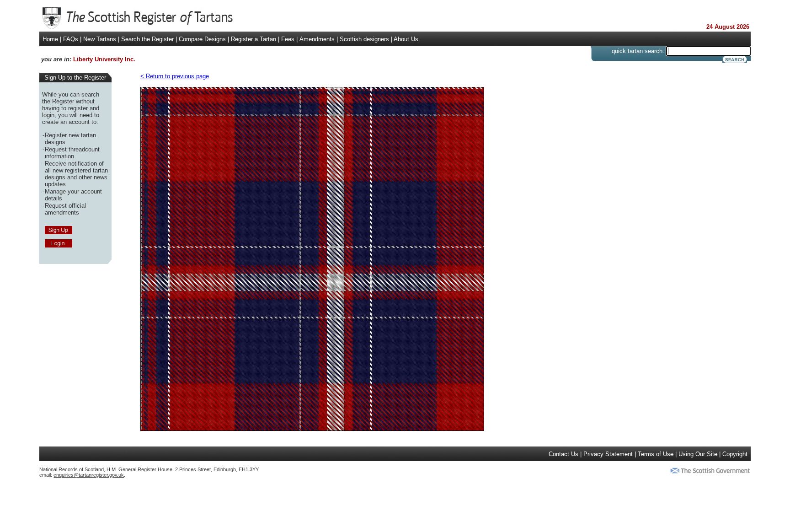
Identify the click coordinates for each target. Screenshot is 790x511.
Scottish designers (364, 39)
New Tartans (99, 39)
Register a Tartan (253, 39)
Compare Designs (202, 39)
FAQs (70, 39)
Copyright (734, 454)
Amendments (317, 39)
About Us (406, 39)
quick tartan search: (638, 51)
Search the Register (147, 39)
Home (50, 39)
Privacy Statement (608, 454)
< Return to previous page (174, 76)
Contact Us (563, 454)
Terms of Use (655, 454)
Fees (287, 39)
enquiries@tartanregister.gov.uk (88, 475)
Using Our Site (697, 454)
